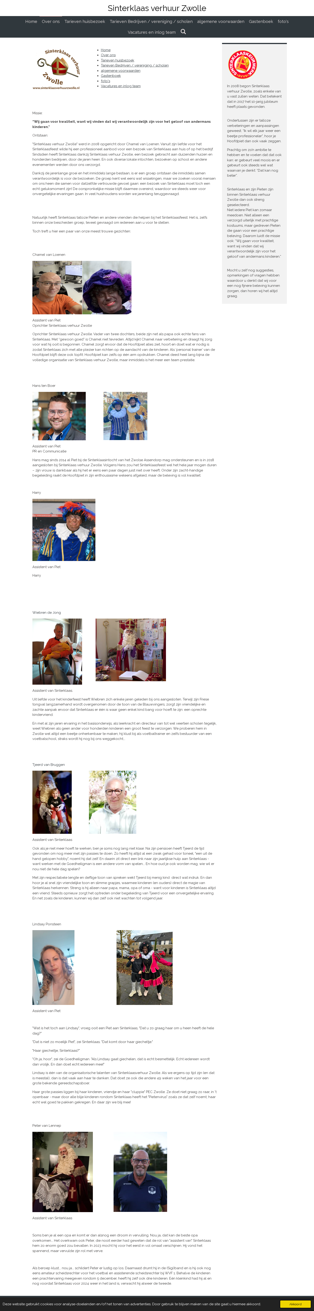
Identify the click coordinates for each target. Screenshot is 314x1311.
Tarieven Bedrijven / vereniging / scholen (135, 65)
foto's (105, 81)
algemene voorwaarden (120, 71)
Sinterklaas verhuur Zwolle (157, 8)
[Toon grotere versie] (81, 287)
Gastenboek (111, 76)
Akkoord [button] (295, 1304)
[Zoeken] (183, 31)
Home (106, 50)
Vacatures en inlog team (121, 86)
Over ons (108, 55)
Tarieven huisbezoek (117, 60)
